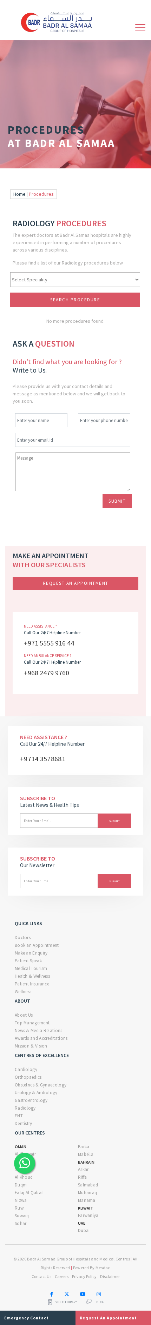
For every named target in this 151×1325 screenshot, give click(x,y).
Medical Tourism (31, 968)
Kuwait (85, 1208)
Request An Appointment (108, 1317)
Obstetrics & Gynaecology (40, 1085)
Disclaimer (110, 1276)
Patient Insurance (32, 984)
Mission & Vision (31, 1046)
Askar (83, 1169)
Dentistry (23, 1123)
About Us (24, 1015)
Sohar (21, 1223)
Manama (87, 1200)
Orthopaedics (28, 1077)
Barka (84, 1147)
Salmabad (88, 1185)
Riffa (82, 1177)
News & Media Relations (39, 1030)
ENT (19, 1116)
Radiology (25, 1108)
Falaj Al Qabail (29, 1193)
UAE (81, 1223)
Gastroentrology (31, 1100)
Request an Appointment (76, 583)
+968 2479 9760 (46, 672)
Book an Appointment (37, 945)
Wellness (23, 992)
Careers (61, 1276)
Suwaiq (22, 1216)
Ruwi (20, 1208)
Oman (20, 1146)
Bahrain (86, 1162)
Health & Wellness (32, 976)
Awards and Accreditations (41, 1038)
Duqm (21, 1185)
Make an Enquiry (31, 953)
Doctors (23, 938)
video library (66, 1302)
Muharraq (87, 1193)
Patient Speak (28, 961)
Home (19, 194)
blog (100, 1302)
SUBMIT (117, 501)
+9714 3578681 (42, 758)
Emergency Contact (26, 1317)
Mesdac (103, 1267)
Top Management (32, 1023)
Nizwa (21, 1200)
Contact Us (41, 1276)
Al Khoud (24, 1177)
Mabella (85, 1154)
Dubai (84, 1230)
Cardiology (26, 1069)
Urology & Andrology (36, 1093)
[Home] (59, 21)
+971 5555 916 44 (49, 642)
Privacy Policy (84, 1276)
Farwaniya (88, 1215)
